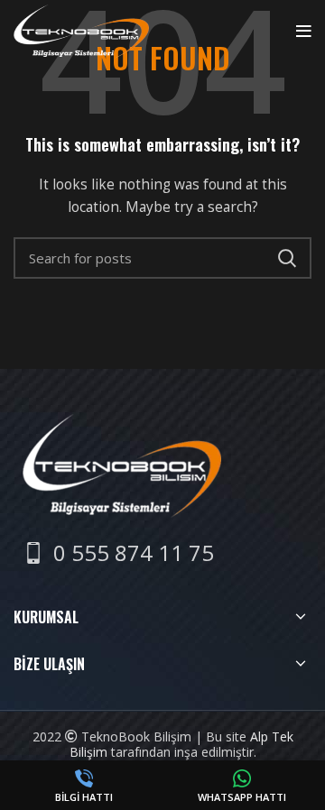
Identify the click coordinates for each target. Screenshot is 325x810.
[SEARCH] (287, 258)
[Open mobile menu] (303, 32)
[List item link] (118, 553)
